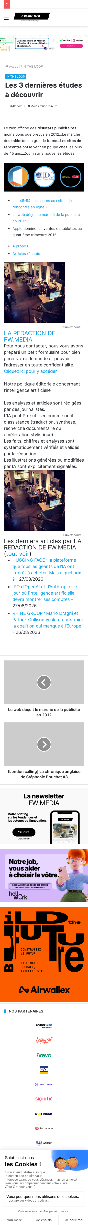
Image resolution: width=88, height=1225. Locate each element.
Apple (17, 228)
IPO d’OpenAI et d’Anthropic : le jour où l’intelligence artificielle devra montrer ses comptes (44, 593)
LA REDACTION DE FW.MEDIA (29, 336)
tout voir (17, 553)
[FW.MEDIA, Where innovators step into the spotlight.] (31, 17)
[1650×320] (44, 43)
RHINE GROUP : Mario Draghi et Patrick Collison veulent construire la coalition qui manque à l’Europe (47, 619)
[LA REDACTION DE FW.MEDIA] (34, 321)
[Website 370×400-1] (44, 1001)
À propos (20, 246)
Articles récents (26, 253)
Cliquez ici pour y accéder (30, 371)
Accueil (14, 66)
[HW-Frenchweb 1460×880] (44, 901)
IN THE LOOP (33, 66)
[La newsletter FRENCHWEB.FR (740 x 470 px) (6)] (44, 843)
